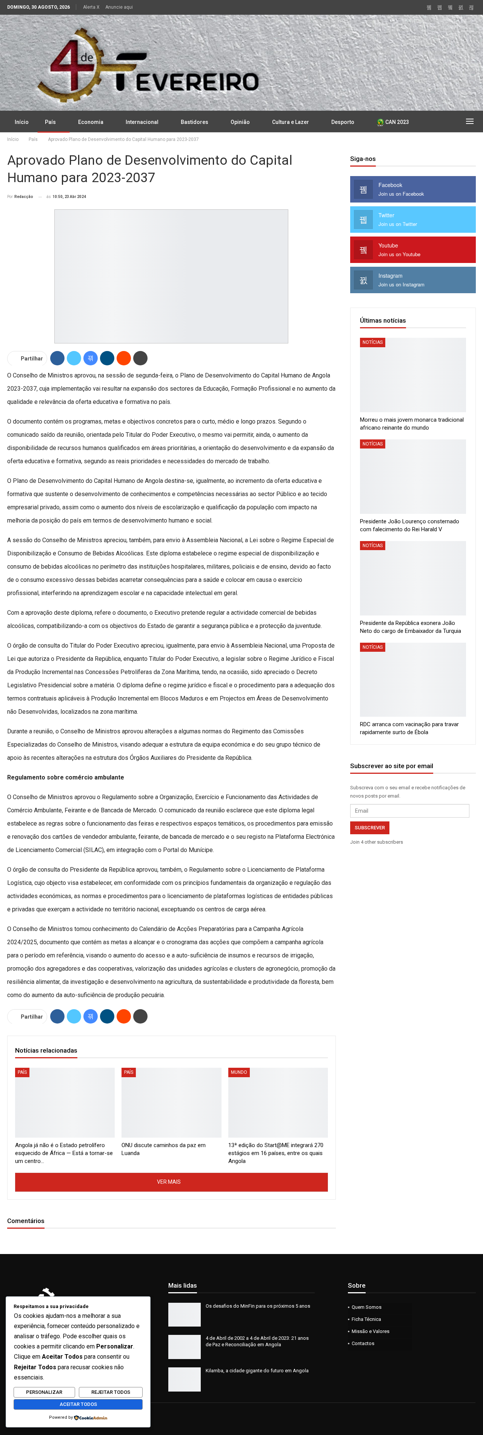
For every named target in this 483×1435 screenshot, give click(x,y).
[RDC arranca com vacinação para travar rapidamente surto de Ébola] (413, 680)
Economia (90, 122)
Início (22, 122)
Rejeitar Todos (110, 1392)
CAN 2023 (396, 122)
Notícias (373, 342)
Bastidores (194, 122)
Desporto (342, 122)
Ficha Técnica (366, 1319)
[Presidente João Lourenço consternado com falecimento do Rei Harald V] (413, 476)
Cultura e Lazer (290, 122)
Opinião (240, 122)
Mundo (239, 1072)
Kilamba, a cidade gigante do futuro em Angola (257, 1370)
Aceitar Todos (78, 1404)
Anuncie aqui (119, 7)
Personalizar (44, 1392)
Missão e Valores (370, 1331)
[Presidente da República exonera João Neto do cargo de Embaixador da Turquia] (413, 578)
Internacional (142, 122)
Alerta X (91, 7)
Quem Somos (366, 1307)
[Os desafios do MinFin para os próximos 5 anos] (184, 1315)
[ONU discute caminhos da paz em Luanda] (171, 1103)
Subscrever (370, 827)
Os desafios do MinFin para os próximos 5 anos (258, 1306)
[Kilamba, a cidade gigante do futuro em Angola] (184, 1379)
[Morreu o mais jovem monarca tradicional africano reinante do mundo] (413, 375)
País (50, 122)
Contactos (363, 1343)
